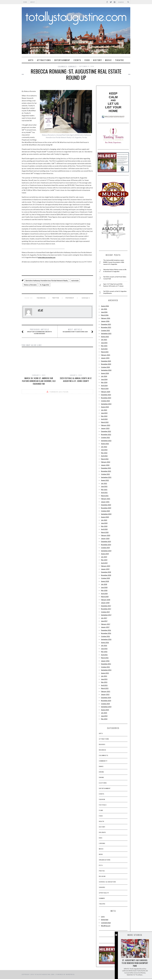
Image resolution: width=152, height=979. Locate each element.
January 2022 (105, 465)
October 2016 (105, 636)
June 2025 (104, 343)
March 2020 (104, 532)
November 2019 (106, 544)
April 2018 (104, 593)
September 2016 (106, 639)
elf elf (40, 310)
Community (72, 66)
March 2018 (104, 596)
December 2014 (106, 697)
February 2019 (105, 566)
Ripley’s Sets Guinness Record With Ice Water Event (39, 331)
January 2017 (105, 627)
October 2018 (105, 578)
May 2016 (104, 651)
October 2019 (105, 547)
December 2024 (106, 361)
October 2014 (105, 704)
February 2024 (105, 391)
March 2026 (104, 315)
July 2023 (104, 410)
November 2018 (106, 575)
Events (77, 60)
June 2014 (104, 716)
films (101, 810)
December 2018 (106, 572)
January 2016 (105, 661)
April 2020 (104, 529)
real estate (75, 280)
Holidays (102, 832)
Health (101, 821)
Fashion (102, 799)
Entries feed (104, 919)
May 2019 (104, 560)
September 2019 (106, 551)
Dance (101, 766)
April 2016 (104, 655)
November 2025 (106, 327)
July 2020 (104, 520)
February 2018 (105, 600)
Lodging (102, 843)
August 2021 (105, 480)
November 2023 (106, 398)
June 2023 (104, 413)
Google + (86, 298)
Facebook (41, 298)
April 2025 (104, 349)
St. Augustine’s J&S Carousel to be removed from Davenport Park (135, 963)
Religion (102, 876)
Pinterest (70, 298)
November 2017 (106, 609)
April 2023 (104, 419)
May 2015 (104, 682)
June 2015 (104, 679)
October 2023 (105, 401)
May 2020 (104, 526)
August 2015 (105, 673)
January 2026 (105, 321)
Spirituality (104, 893)
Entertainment (62, 60)
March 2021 (104, 495)
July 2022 (104, 447)
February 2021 (105, 499)
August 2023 (105, 407)
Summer (102, 898)
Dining (101, 772)
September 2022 (106, 440)
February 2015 (105, 691)
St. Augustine (44, 285)
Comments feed (106, 923)
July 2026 (104, 309)
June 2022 (104, 450)
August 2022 (105, 443)
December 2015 (106, 664)
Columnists (62, 66)
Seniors (102, 887)
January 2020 (105, 538)
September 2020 (106, 514)
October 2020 (105, 511)
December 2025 (106, 324)
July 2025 (104, 339)
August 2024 (105, 373)
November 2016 (106, 633)
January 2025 (105, 358)
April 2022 (104, 456)
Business (102, 750)
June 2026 (104, 312)
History (97, 60)
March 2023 (104, 422)
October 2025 (105, 330)
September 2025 (106, 333)
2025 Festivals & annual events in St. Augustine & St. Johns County (76, 379)
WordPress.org (105, 926)
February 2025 (105, 355)
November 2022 (106, 434)
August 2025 (105, 336)
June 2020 (104, 523)
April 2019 (104, 563)
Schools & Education (107, 882)
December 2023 (106, 394)
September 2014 (106, 707)
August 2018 (105, 581)
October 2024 (105, 367)
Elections (103, 783)
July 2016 (104, 645)
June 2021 (104, 486)
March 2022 (104, 459)
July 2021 (104, 483)
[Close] (116, 935)
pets (101, 865)
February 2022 (105, 462)
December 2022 (106, 431)
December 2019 (106, 541)
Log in (103, 916)
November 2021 (106, 471)
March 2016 (104, 658)
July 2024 (104, 376)
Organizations (104, 860)
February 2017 (105, 624)
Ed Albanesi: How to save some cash (75, 330)
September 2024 (106, 370)
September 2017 (106, 615)
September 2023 (106, 404)
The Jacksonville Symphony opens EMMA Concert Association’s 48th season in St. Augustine (113, 262)
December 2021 (106, 468)
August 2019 (105, 554)
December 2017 (106, 606)
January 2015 (105, 694)
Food (87, 60)
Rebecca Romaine (30, 285)
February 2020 (105, 535)
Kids (100, 838)
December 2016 (106, 630)
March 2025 (104, 352)
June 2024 (104, 379)
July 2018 (104, 584)
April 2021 (104, 492)
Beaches (102, 744)
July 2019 (104, 557)
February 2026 (105, 318)
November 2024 (106, 364)
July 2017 (104, 618)
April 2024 (104, 385)
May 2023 (104, 416)
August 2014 (105, 710)
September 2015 (106, 670)
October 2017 (105, 612)
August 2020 (105, 517)
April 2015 (104, 685)
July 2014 (104, 713)
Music (108, 60)
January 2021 (105, 502)
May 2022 (104, 453)
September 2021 (106, 477)
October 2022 (105, 437)
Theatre (119, 60)
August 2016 (105, 642)
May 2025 (104, 346)
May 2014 (104, 719)
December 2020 (106, 505)
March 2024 (104, 388)
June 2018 (104, 587)
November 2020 (106, 508)
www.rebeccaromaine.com (46, 257)
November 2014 (106, 700)
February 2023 (105, 425)
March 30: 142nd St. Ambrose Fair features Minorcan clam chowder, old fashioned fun (39, 381)
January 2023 (105, 428)
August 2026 (105, 306)
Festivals (103, 805)
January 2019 (105, 569)
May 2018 (104, 590)
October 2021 (105, 474)
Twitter (55, 298)
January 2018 (105, 603)
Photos (102, 871)
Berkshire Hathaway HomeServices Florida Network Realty (47, 280)
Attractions (44, 60)
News (101, 854)
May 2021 (104, 489)
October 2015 (105, 667)
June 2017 (104, 621)
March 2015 (104, 688)
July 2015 (104, 676)
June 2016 (104, 648)
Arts (31, 60)
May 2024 (104, 382)
